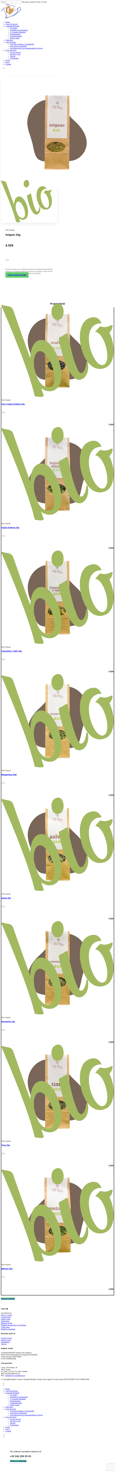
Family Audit (5, 1319)
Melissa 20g (6, 1269)
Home (7, 1389)
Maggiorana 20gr (9, 774)
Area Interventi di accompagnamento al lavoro (26, 1415)
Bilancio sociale (6, 1323)
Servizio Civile (15, 1421)
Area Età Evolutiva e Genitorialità (22, 1411)
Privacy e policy (6, 1315)
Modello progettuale (8, 1329)
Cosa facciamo (10, 1409)
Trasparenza (5, 1321)
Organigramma (15, 1401)
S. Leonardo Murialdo (18, 1399)
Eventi (7, 1427)
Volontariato (5, 1342)
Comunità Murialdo (12, 1393)
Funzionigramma (16, 1403)
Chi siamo (13, 1395)
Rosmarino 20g (8, 1021)
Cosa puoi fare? (11, 1417)
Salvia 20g (6, 898)
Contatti (8, 1431)
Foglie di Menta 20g (10, 527)
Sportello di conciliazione (19, 1397)
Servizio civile (6, 1340)
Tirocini (3, 1344)
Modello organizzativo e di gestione (13, 1325)
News (7, 1429)
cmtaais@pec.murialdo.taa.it (15, 1376)
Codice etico (5, 1327)
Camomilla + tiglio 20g (11, 651)
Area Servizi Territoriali (18, 1413)
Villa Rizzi (9, 1407)
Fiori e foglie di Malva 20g (13, 404)
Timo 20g (5, 1145)
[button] (29, 278)
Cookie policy (6, 1317)
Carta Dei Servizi (11, 1391)
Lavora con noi (6, 1338)
